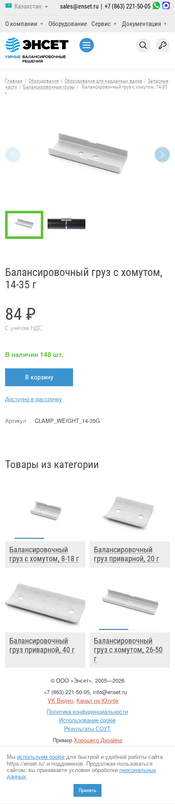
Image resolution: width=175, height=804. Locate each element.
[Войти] (162, 45)
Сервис (101, 24)
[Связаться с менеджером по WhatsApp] (156, 6)
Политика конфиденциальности (87, 711)
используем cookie (41, 756)
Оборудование (67, 24)
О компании (21, 24)
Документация (141, 24)
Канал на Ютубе (97, 700)
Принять (87, 790)
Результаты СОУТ (87, 728)
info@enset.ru (110, 692)
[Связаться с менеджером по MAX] (166, 6)
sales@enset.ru (79, 6)
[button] (162, 154)
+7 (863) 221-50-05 (127, 6)
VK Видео (60, 700)
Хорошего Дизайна (98, 740)
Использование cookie (87, 720)
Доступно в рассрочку (33, 399)
